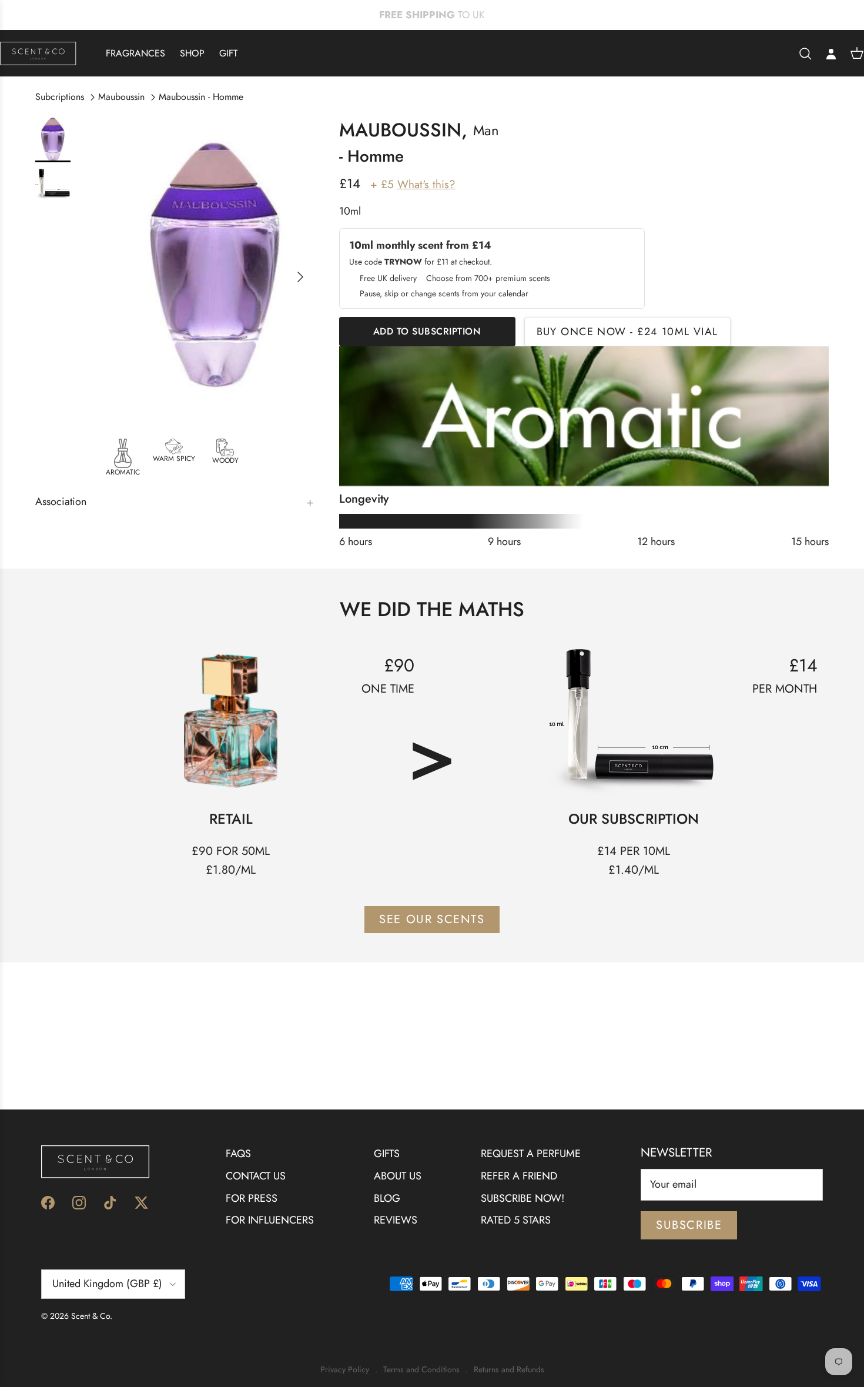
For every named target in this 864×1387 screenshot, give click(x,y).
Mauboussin (121, 96)
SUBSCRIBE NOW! (522, 1198)
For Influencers (270, 1220)
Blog (387, 1198)
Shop (192, 53)
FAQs (238, 1153)
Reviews (395, 1220)
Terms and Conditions (421, 1369)
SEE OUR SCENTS (431, 919)
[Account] (831, 53)
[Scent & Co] (38, 53)
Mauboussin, (403, 129)
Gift (228, 53)
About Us (397, 1176)
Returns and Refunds (509, 1369)
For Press (251, 1198)
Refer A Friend (519, 1176)
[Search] (805, 53)
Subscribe (689, 1225)
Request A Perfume (531, 1153)
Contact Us (256, 1176)
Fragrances (135, 53)
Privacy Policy (344, 1369)
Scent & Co (90, 1316)
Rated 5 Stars (516, 1220)
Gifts (387, 1153)
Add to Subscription (427, 331)
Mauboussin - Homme (201, 96)
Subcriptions (59, 96)
